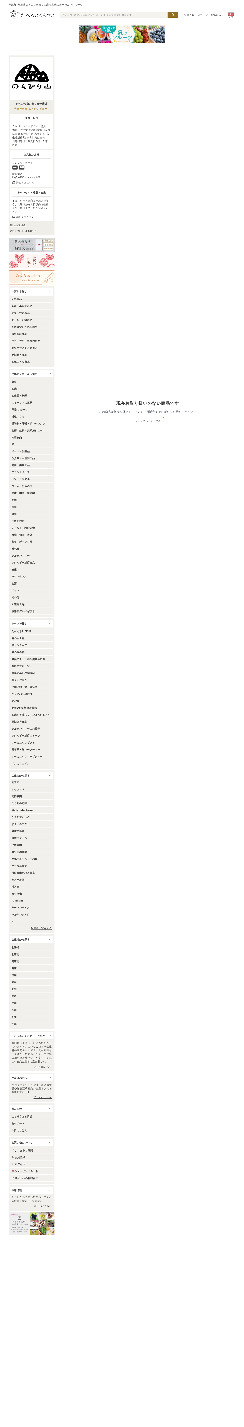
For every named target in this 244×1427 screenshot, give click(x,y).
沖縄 (14, 1023)
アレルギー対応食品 (23, 562)
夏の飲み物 (18, 652)
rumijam (17, 900)
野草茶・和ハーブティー (26, 749)
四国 (14, 1010)
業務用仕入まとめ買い (25, 347)
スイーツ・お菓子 (22, 402)
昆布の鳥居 (18, 831)
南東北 (15, 961)
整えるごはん (19, 680)
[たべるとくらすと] (31, 14)
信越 (14, 975)
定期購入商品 (19, 354)
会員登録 (189, 14)
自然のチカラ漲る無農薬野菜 (28, 659)
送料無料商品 (19, 334)
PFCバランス (19, 576)
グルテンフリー (21, 555)
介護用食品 (18, 604)
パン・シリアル (21, 479)
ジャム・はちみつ (22, 486)
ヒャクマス (18, 789)
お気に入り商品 (21, 361)
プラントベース (21, 472)
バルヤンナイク (21, 914)
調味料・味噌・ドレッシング (28, 423)
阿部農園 (17, 796)
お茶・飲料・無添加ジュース (28, 430)
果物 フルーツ (20, 409)
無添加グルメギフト (23, 611)
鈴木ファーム (19, 838)
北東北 (15, 954)
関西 (14, 996)
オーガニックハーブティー (27, 756)
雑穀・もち (18, 416)
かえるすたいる (21, 817)
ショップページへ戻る (148, 421)
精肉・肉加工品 (21, 465)
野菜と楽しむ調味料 (23, 673)
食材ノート (18, 1123)
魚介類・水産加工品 (23, 458)
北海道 (15, 947)
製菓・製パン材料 (22, 541)
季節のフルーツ (21, 666)
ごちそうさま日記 (22, 1116)
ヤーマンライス (21, 907)
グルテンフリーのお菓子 (26, 728)
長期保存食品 (19, 721)
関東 (14, 968)
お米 (14, 388)
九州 (14, 1017)
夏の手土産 (18, 638)
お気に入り (217, 14)
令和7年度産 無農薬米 (24, 707)
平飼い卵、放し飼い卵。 (26, 687)
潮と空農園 (18, 879)
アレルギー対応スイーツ (26, 735)
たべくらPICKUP (21, 631)
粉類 (14, 507)
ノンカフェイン (21, 763)
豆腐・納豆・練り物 (23, 493)
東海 (14, 982)
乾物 (14, 500)
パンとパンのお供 (22, 693)
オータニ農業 (19, 865)
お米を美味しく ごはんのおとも (31, 714)
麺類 (14, 514)
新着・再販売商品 (22, 306)
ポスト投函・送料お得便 (26, 340)
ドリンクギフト (21, 645)
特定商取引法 (18, 225)
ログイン (202, 14)
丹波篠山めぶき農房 (23, 872)
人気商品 (17, 299)
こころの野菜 (19, 803)
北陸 (14, 989)
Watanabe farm (22, 810)
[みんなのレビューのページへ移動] (31, 277)
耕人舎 (15, 886)
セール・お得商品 (22, 320)
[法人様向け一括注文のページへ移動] (31, 245)
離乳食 (15, 548)
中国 (14, 1003)
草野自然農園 (19, 852)
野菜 (14, 381)
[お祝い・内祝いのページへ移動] (31, 261)
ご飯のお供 (18, 520)
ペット (15, 590)
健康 (14, 569)
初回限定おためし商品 (25, 327)
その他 (15, 597)
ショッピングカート (26, 1171)
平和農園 (17, 845)
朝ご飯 (15, 700)
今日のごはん (19, 1130)
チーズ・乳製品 (21, 451)
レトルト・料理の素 (23, 527)
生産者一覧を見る (41, 928)
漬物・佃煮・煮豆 (22, 534)
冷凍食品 (17, 437)
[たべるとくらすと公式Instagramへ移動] (31, 1223)
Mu (13, 921)
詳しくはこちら (43, 1066)
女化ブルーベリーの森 (25, 858)
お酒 (14, 583)
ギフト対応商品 (21, 313)
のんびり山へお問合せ (23, 230)
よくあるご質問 (24, 1150)
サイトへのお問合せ (26, 1178)
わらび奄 (17, 893)
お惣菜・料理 (19, 395)
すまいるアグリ (21, 824)
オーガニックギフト (23, 742)
